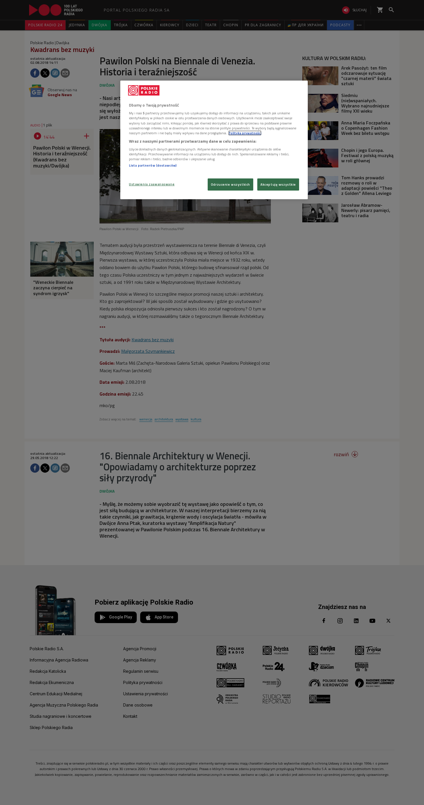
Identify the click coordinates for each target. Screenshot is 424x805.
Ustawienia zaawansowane (152, 184)
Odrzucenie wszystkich (230, 184)
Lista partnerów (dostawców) (153, 165)
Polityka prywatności (244, 133)
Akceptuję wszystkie (278, 184)
